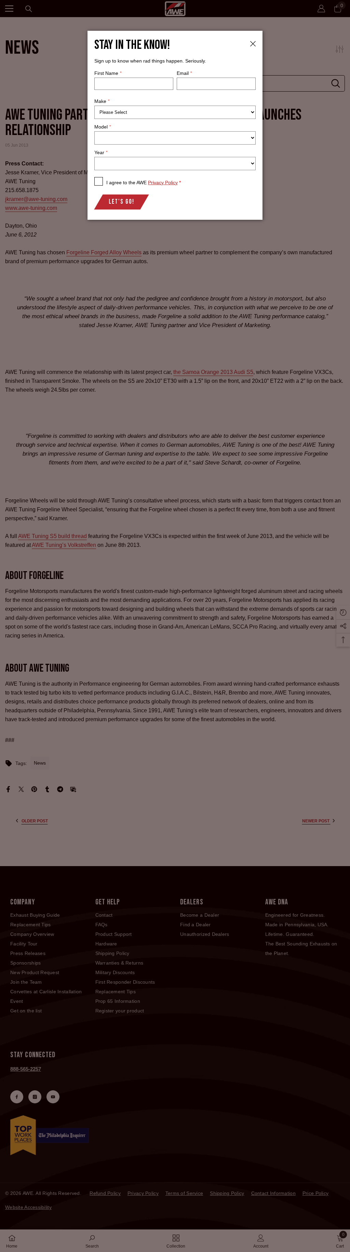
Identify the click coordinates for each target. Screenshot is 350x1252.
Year (100, 152)
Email (184, 73)
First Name (107, 73)
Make (101, 101)
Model (102, 127)
